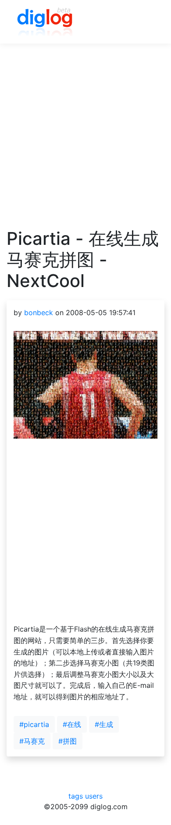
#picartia (34, 724)
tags (75, 796)
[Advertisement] (85, 142)
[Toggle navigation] (145, 22)
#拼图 (67, 741)
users (94, 796)
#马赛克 (32, 741)
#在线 (72, 724)
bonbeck (38, 312)
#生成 (104, 724)
